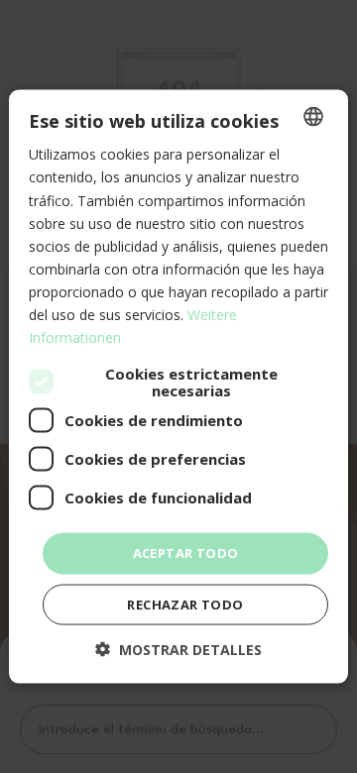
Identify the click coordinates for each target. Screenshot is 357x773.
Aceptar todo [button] (186, 553)
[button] (178, 648)
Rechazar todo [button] (185, 603)
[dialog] (178, 387)
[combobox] (313, 117)
